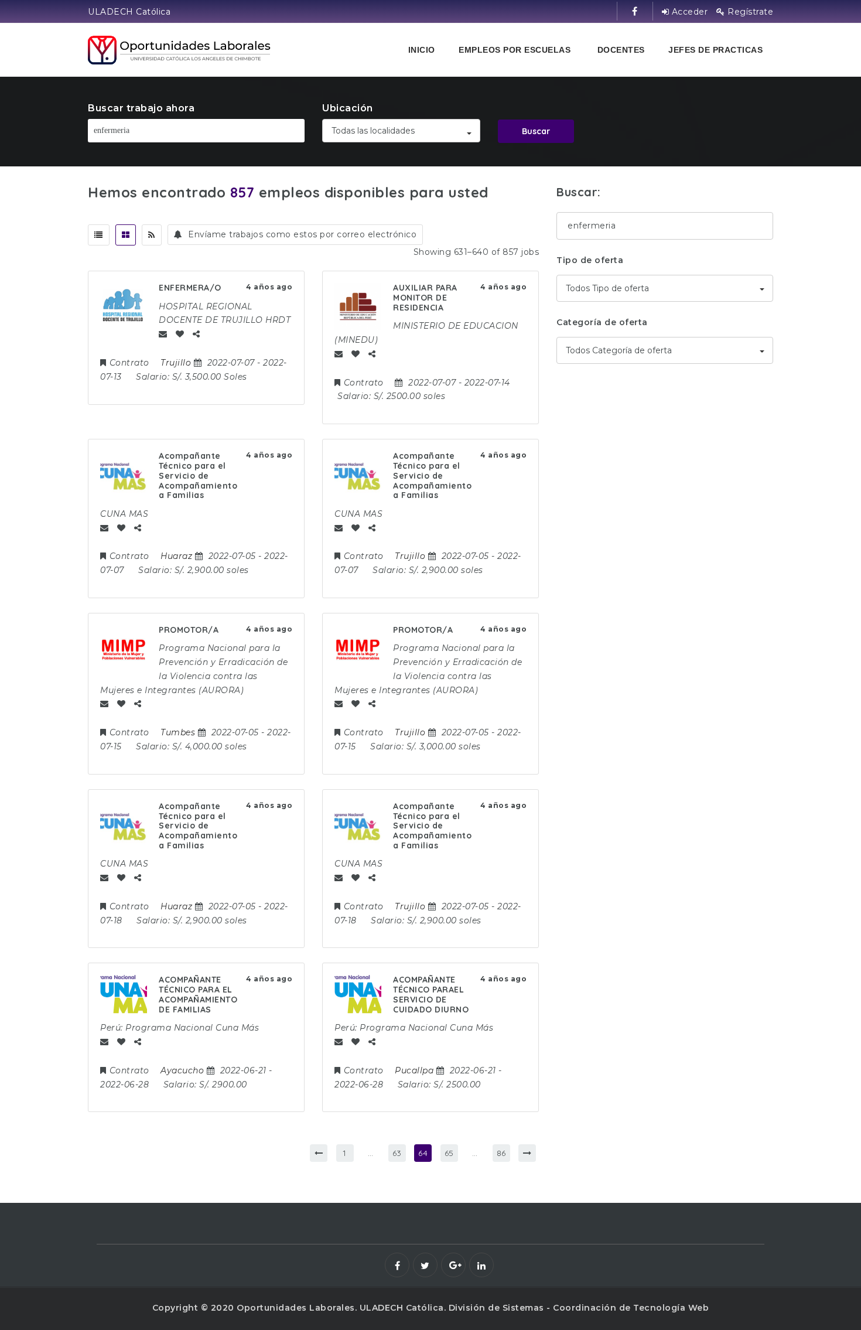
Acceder (688, 11)
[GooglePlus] (453, 1265)
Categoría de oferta (602, 322)
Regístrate (749, 11)
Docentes (621, 49)
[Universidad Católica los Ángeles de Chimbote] (180, 49)
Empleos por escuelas (514, 49)
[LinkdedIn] (481, 1265)
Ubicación (347, 108)
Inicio (421, 49)
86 (501, 1153)
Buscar (536, 131)
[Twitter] (425, 1265)
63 (397, 1153)
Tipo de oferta (589, 260)
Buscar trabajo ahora (141, 108)
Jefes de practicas (715, 49)
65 (449, 1153)
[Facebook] (397, 1265)
